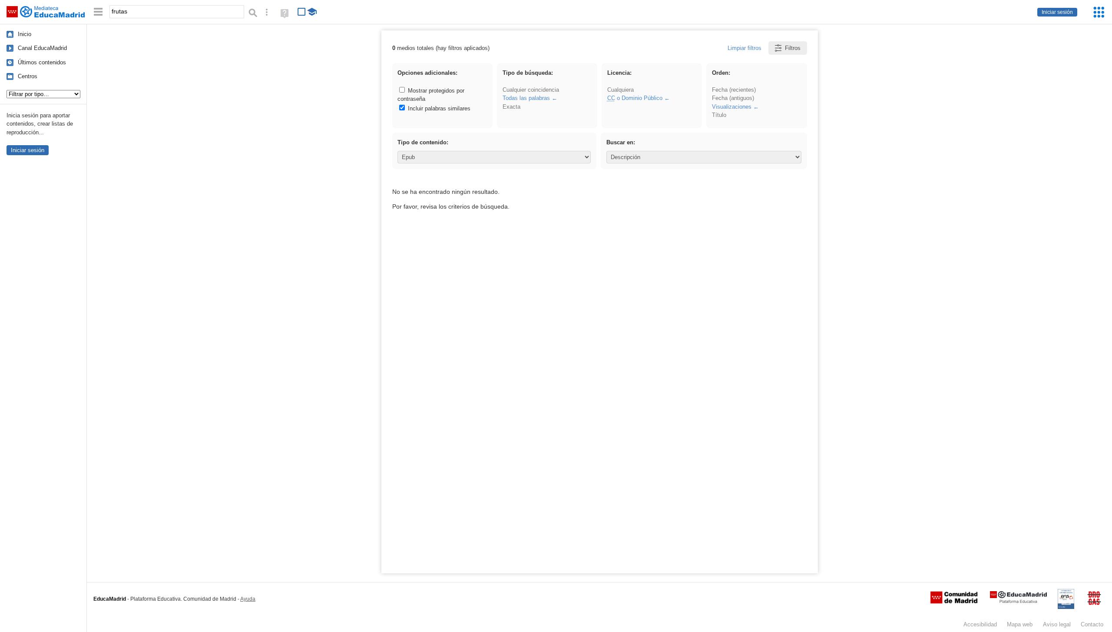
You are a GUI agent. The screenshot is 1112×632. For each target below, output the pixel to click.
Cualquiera (620, 89)
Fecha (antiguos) (733, 98)
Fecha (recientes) (734, 89)
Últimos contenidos (42, 62)
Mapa (1020, 624)
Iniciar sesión (1057, 12)
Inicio (24, 34)
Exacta (511, 106)
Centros (27, 76)
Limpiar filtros (744, 48)
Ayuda (247, 599)
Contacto (1092, 624)
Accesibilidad (980, 624)
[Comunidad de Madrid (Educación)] (954, 601)
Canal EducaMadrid (42, 48)
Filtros (793, 48)
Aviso (1057, 624)
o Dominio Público (634, 98)
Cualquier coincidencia (531, 89)
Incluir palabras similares (438, 108)
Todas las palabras (526, 98)
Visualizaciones (731, 106)
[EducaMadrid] (1018, 601)
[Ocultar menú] (98, 12)
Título (719, 115)
